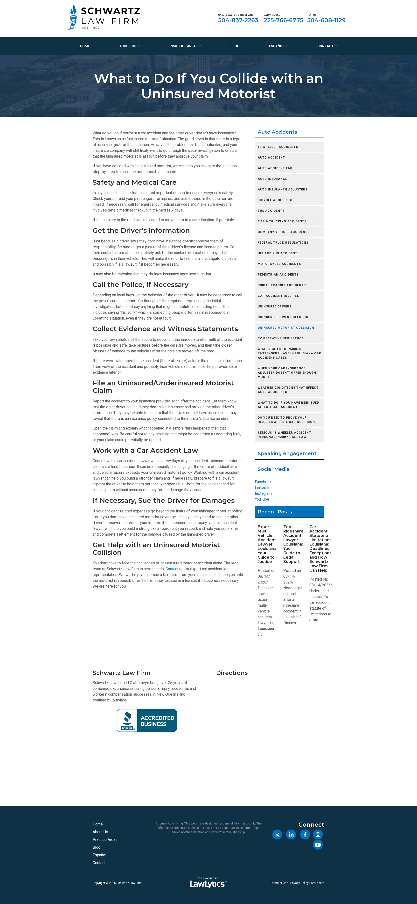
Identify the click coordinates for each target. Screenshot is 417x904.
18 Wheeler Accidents (278, 147)
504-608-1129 (326, 20)
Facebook (263, 482)
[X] (277, 834)
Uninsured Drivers (275, 306)
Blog (234, 46)
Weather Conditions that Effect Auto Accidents (288, 390)
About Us (127, 46)
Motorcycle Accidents (279, 264)
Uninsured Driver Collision (283, 317)
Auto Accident (271, 157)
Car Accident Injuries (278, 296)
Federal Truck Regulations (283, 242)
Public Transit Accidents (282, 285)
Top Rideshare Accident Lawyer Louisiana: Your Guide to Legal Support (293, 544)
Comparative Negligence (281, 338)
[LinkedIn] (291, 834)
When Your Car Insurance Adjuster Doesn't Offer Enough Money (287, 373)
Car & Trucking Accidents (282, 221)
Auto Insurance (272, 179)
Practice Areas (183, 46)
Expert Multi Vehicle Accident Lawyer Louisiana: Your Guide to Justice (268, 544)
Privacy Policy (299, 883)
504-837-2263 (238, 20)
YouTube (262, 499)
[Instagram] (318, 834)
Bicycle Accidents (275, 200)
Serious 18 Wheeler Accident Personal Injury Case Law (284, 435)
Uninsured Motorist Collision (286, 327)
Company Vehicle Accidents (284, 232)
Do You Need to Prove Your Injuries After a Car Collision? (287, 420)
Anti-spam (317, 883)
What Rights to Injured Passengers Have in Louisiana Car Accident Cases (289, 353)
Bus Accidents (271, 210)
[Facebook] (305, 834)
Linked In (262, 487)
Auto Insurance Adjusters (282, 189)
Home (85, 46)
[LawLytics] (208, 883)
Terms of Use (279, 883)
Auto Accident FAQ (275, 168)
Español (276, 46)
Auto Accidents (277, 132)
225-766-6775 (283, 20)
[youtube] (318, 845)
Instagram (263, 493)
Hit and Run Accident (277, 253)
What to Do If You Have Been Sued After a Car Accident (288, 405)
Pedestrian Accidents (278, 274)
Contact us (174, 569)
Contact (325, 46)
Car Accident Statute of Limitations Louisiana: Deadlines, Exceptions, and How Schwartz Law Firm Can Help (321, 549)
